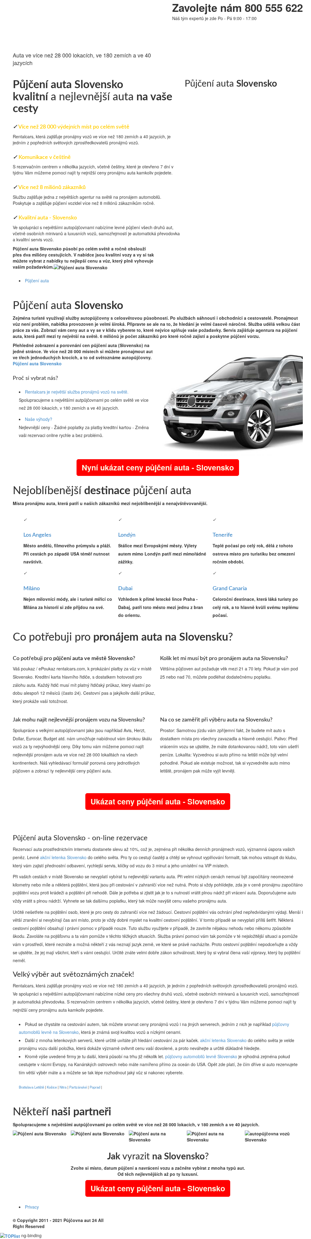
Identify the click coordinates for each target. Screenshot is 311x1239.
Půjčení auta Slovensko (77, 239)
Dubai (125, 588)
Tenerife (223, 535)
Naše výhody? (38, 419)
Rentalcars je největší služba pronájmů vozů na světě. (76, 392)
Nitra (63, 1087)
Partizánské (78, 1087)
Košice (52, 1087)
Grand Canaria (230, 588)
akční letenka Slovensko (63, 857)
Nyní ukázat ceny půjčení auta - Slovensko (158, 467)
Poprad (95, 1087)
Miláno (31, 588)
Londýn (126, 535)
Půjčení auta (37, 280)
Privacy (32, 1207)
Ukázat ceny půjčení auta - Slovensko (158, 801)
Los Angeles (37, 535)
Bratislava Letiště (31, 1087)
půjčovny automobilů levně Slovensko (201, 1056)
